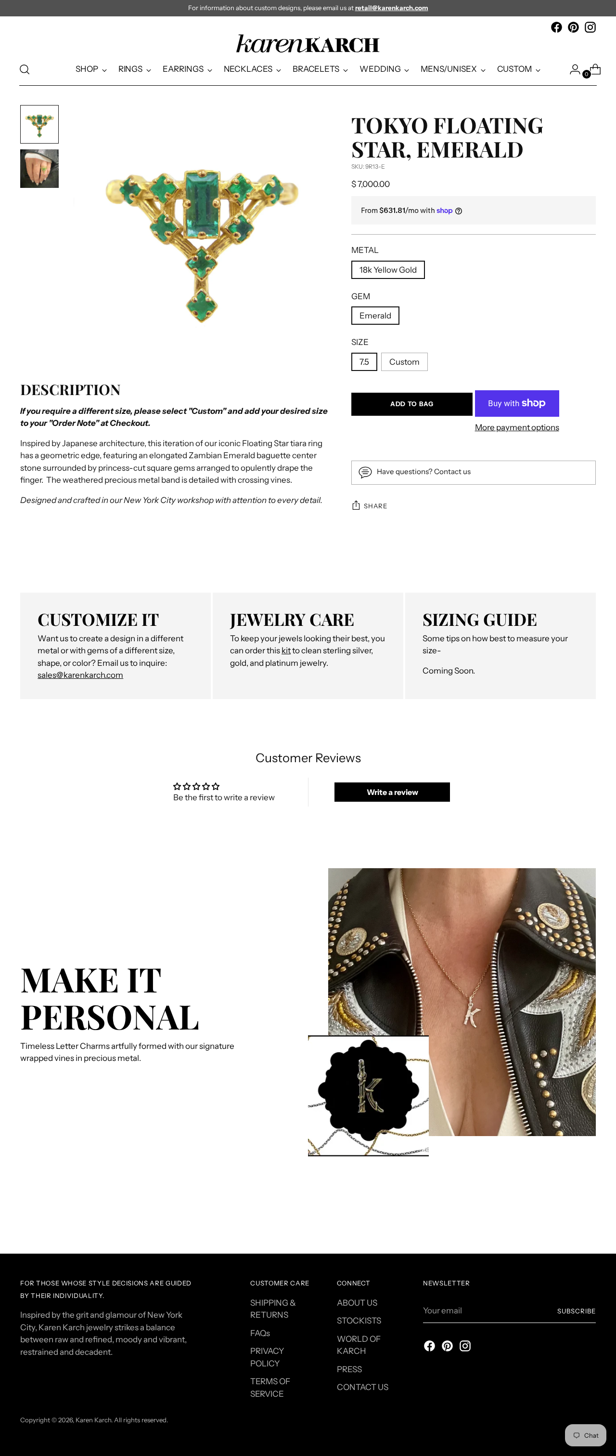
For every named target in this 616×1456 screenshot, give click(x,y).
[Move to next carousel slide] (587, 1220)
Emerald (375, 315)
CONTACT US (362, 1387)
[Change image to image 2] (39, 168)
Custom (404, 362)
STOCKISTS (359, 1320)
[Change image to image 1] (39, 124)
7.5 (364, 362)
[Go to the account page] (571, 69)
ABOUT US (357, 1303)
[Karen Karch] (308, 43)
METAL (365, 250)
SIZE (360, 342)
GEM (360, 296)
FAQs (260, 1333)
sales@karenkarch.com (80, 675)
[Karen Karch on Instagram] (590, 27)
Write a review (392, 792)
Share (375, 506)
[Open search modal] (24, 69)
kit (286, 650)
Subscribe (576, 1311)
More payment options (517, 427)
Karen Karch (93, 1420)
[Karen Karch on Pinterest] (573, 27)
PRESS (349, 1369)
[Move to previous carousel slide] (565, 1221)
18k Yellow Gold (388, 270)
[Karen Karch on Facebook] (556, 27)
